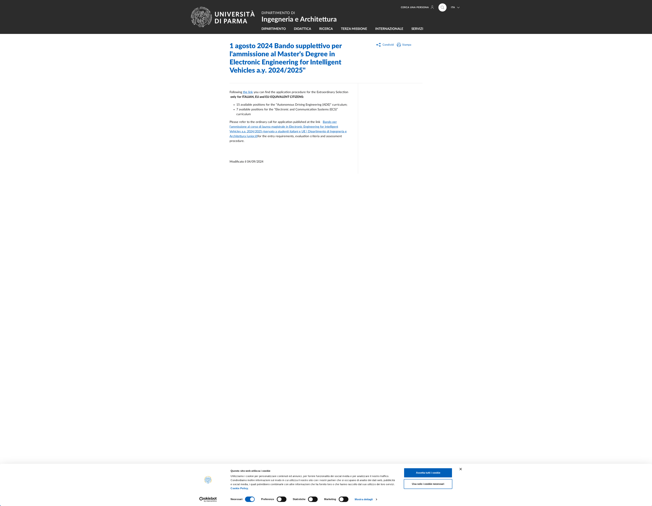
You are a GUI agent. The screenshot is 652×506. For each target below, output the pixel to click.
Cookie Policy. (240, 488)
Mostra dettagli (364, 499)
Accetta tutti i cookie (428, 472)
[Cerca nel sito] (442, 7)
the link (248, 92)
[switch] (281, 499)
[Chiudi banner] (460, 469)
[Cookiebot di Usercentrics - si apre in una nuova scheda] (208, 499)
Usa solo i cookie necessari (428, 483)
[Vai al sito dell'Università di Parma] (224, 17)
